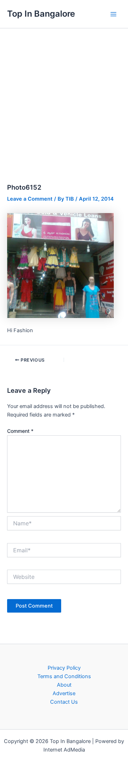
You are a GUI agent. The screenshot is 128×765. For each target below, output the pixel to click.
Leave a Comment (30, 199)
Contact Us (64, 702)
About (64, 685)
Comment (20, 431)
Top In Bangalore (41, 14)
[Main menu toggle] (113, 14)
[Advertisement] (64, 96)
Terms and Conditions (64, 676)
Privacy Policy (64, 668)
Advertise (64, 693)
